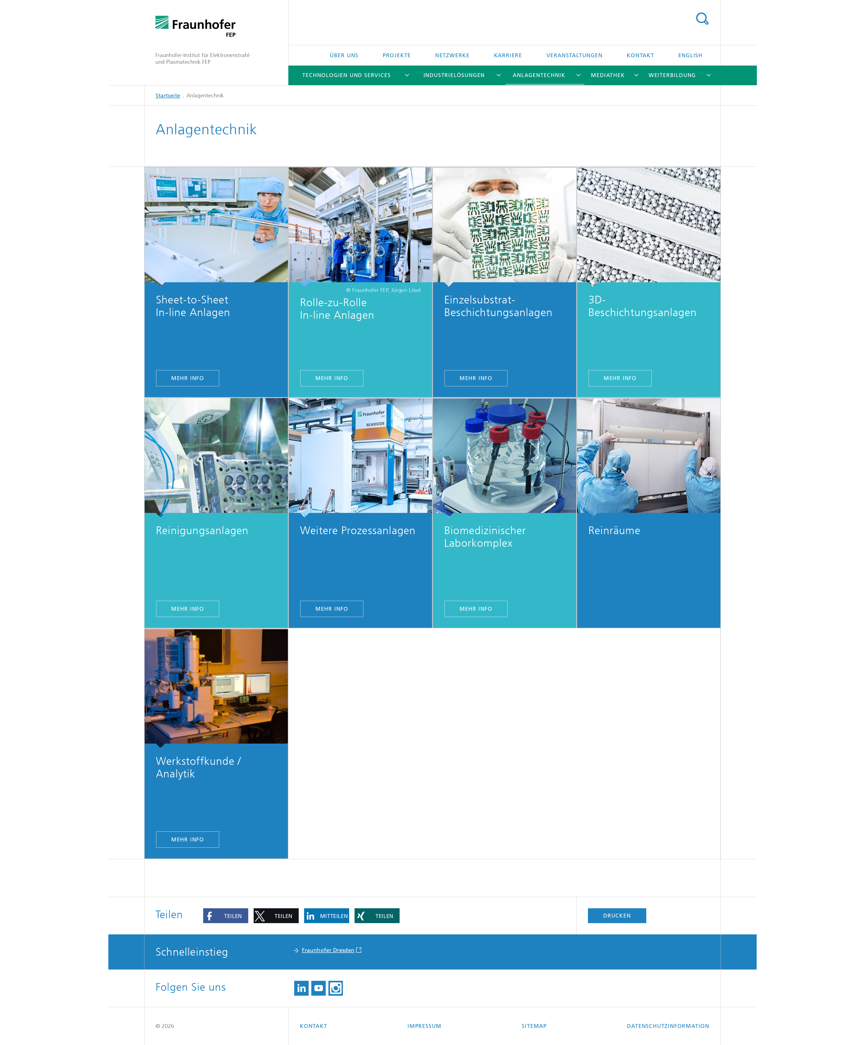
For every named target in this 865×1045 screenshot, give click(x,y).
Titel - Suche (702, 18)
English (690, 55)
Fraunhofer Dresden (328, 950)
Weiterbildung (672, 75)
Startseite (168, 95)
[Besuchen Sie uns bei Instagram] (335, 988)
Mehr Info (187, 378)
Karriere (508, 55)
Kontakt (640, 55)
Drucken (617, 916)
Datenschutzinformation (668, 1026)
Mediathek (608, 75)
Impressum (424, 1026)
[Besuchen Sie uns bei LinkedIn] (301, 988)
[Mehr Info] (216, 227)
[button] (225, 915)
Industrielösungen (454, 75)
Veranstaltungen (574, 55)
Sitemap (534, 1026)
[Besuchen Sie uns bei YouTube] (318, 988)
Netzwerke (452, 55)
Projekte (397, 55)
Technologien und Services (346, 75)
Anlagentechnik (539, 75)
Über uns (344, 55)
